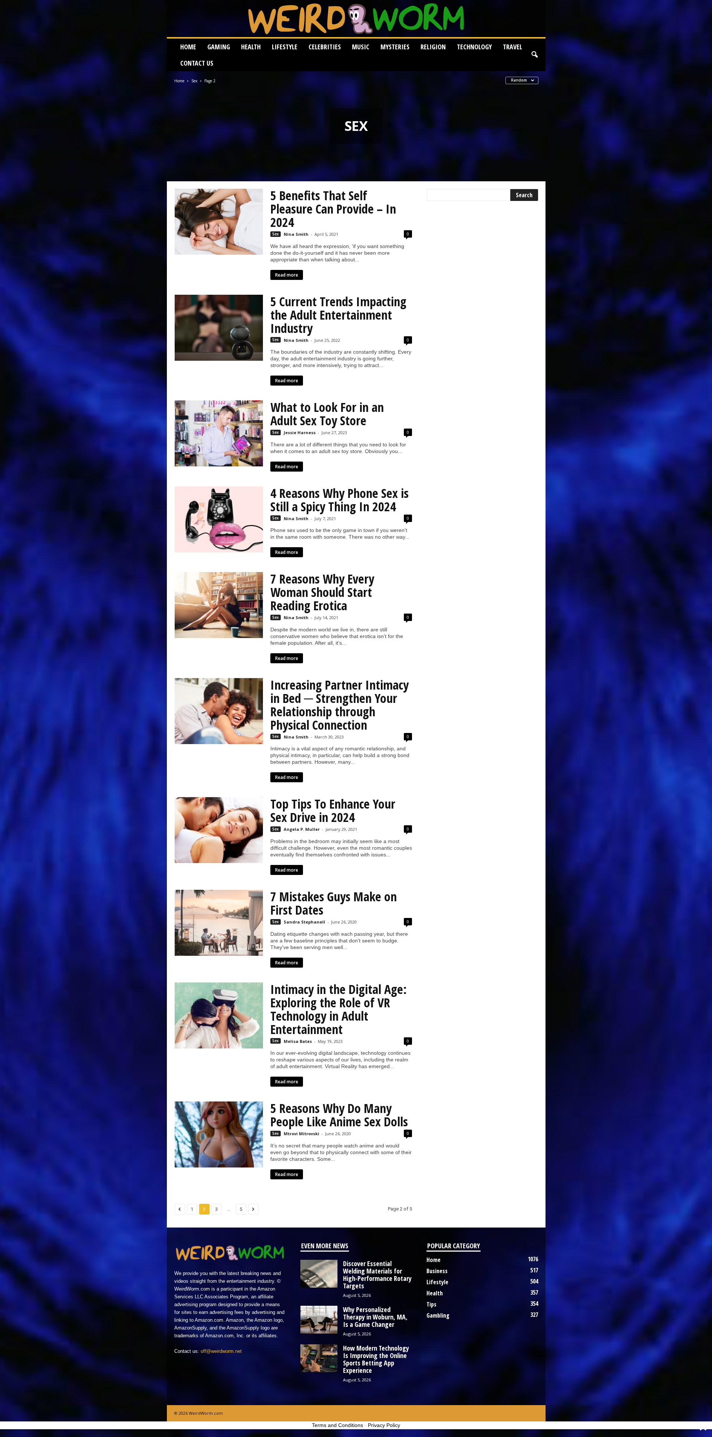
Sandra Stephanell (304, 922)
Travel (512, 46)
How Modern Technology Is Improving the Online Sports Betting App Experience (376, 1359)
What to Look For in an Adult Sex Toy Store (327, 414)
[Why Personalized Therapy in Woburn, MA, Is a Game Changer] (318, 1320)
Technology (474, 46)
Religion (433, 46)
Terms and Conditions (337, 1425)
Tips (431, 1304)
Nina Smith (296, 234)
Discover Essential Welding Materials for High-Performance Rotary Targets (377, 1274)
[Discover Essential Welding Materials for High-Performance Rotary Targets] (318, 1274)
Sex (194, 80)
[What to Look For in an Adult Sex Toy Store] (219, 433)
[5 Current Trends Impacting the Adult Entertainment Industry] (219, 328)
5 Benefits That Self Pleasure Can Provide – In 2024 (333, 209)
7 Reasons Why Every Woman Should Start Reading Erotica (322, 592)
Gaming (218, 46)
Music (360, 46)
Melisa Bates (298, 1041)
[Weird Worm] (356, 18)
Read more (286, 275)
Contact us (196, 63)
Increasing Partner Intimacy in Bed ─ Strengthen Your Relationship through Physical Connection (339, 704)
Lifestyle (284, 46)
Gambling (437, 1315)
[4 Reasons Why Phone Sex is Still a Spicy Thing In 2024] (219, 519)
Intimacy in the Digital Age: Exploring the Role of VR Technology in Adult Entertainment (338, 1009)
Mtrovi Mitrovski (301, 1133)
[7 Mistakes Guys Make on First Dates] (219, 923)
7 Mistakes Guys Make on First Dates (333, 903)
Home (188, 46)
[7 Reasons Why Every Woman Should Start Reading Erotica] (219, 605)
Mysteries (394, 46)
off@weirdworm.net (221, 1351)
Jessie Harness (300, 432)
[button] (534, 55)
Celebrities (325, 46)
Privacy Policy (384, 1425)
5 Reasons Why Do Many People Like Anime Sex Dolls (339, 1115)
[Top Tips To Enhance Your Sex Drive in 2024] (219, 830)
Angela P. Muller (302, 829)
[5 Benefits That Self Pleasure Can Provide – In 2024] (219, 222)
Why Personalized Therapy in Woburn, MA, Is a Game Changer (375, 1317)
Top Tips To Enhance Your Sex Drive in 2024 (332, 810)
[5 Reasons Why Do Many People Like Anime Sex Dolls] (219, 1134)
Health (251, 46)
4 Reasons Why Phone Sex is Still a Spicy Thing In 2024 (339, 500)
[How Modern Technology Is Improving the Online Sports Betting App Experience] (318, 1358)
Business (437, 1271)
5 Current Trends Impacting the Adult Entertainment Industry (338, 315)
